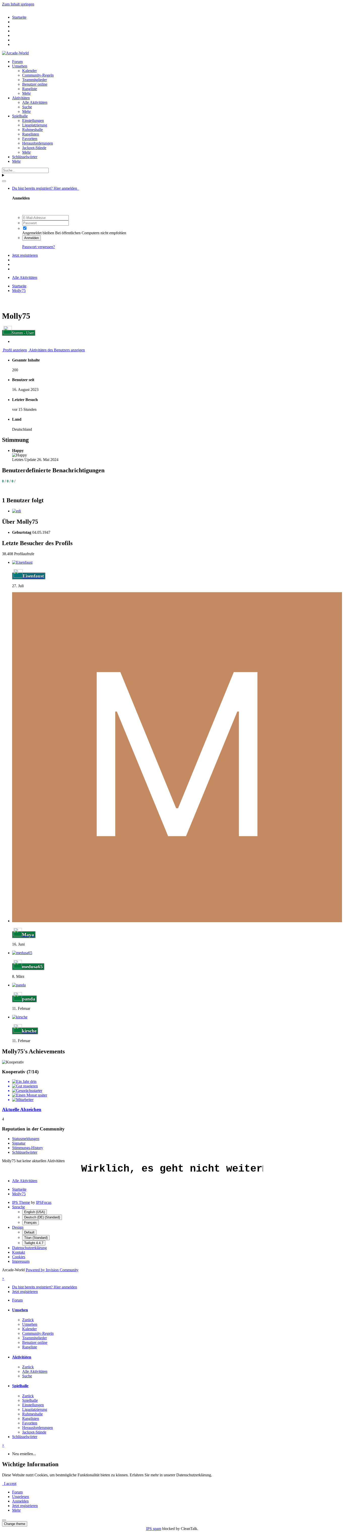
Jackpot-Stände (34, 148)
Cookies (18, 1257)
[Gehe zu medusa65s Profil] (22, 953)
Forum (17, 61)
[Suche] (4, 181)
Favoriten (29, 139)
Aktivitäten (21, 98)
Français (30, 1222)
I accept (9, 1483)
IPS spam (153, 1528)
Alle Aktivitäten (34, 102)
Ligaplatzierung (34, 125)
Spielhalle (20, 116)
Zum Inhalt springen (18, 4)
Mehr (26, 93)
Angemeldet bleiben (38, 233)
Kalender (29, 71)
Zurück (28, 1320)
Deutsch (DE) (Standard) (42, 1217)
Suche (27, 107)
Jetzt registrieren (25, 255)
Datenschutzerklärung (29, 1248)
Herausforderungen (37, 143)
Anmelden (31, 238)
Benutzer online (34, 84)
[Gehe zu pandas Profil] (19, 985)
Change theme (14, 1524)
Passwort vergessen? (38, 247)
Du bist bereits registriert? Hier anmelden (45, 188)
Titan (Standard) (36, 1238)
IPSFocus (43, 1202)
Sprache (18, 1207)
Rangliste (29, 89)
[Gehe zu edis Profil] (16, 511)
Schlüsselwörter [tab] (24, 1152)
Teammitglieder (34, 80)
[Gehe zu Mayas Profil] (177, 921)
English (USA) (34, 1212)
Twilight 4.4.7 (33, 1243)
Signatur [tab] (18, 1143)
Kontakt (18, 1252)
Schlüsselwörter (24, 157)
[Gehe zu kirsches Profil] (19, 1017)
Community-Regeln (38, 75)
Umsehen (19, 66)
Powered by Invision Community (52, 1270)
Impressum (20, 1261)
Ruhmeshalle (32, 129)
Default (29, 1232)
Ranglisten (30, 134)
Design (17, 1227)
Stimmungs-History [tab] (27, 1148)
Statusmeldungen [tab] (25, 1139)
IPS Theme (21, 1202)
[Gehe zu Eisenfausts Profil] (22, 562)
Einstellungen (33, 120)
